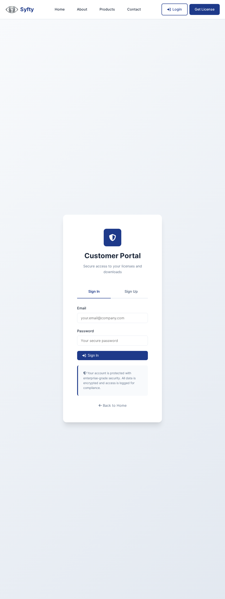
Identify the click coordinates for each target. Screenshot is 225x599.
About (82, 9)
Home (60, 9)
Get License (204, 9)
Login (177, 9)
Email (81, 308)
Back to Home (114, 405)
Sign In (94, 291)
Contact (134, 9)
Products (107, 9)
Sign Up (131, 291)
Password (85, 331)
